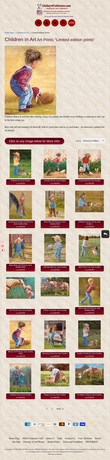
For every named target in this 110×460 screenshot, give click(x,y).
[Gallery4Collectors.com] (55, 10)
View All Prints (85, 438)
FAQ (60, 438)
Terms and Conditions (73, 441)
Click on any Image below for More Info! (34, 141)
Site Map (16, 441)
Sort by (78, 141)
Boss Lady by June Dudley (28, 448)
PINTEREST (92, 441)
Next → (60, 408)
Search (98, 438)
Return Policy (54, 441)
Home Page (9, 32)
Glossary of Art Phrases (34, 441)
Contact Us (70, 438)
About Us (50, 438)
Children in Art (23, 32)
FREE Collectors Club (32, 438)
